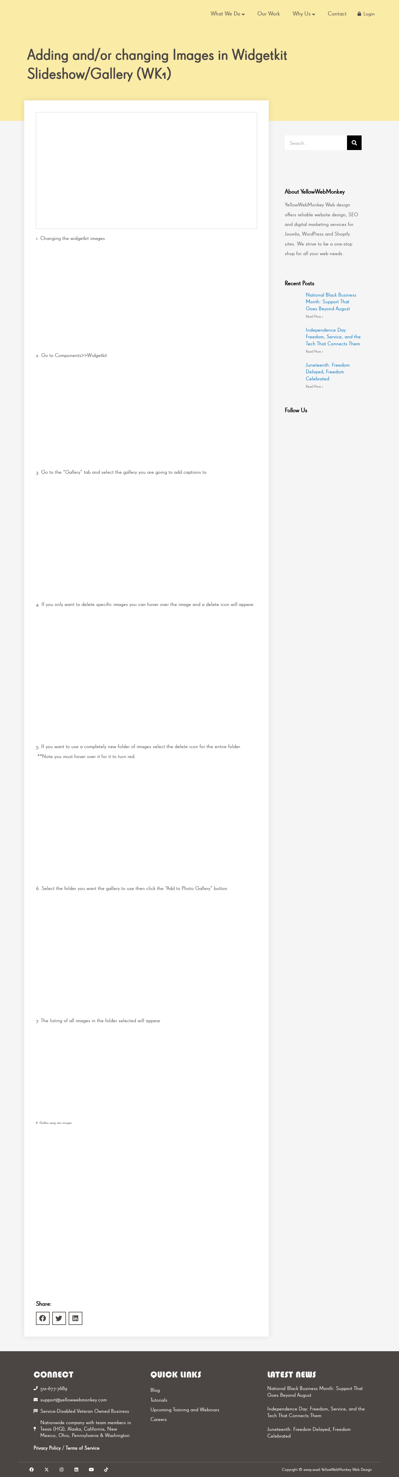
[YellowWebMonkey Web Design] (59, 14)
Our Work (268, 13)
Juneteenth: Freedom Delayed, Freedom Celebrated (328, 372)
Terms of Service (83, 1448)
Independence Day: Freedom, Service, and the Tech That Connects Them (333, 336)
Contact (337, 13)
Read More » (314, 316)
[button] (43, 1318)
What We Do (225, 13)
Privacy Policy (47, 1448)
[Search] (354, 142)
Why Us (302, 13)
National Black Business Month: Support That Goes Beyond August (331, 301)
